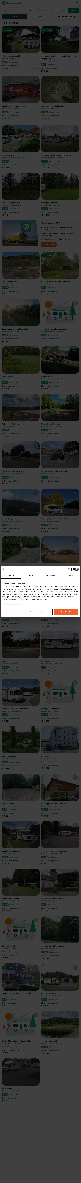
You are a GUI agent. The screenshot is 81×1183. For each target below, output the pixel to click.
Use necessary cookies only (40, 612)
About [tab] (70, 575)
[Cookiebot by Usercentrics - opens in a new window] (69, 569)
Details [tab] (30, 575)
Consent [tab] (11, 575)
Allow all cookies (66, 612)
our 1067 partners (15, 586)
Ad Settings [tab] (50, 575)
